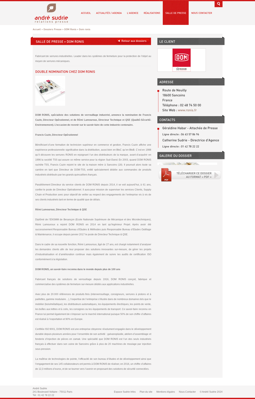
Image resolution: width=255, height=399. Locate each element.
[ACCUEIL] (86, 13)
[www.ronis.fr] (187, 110)
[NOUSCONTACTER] (201, 13)
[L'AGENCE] (132, 13)
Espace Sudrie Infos (125, 391)
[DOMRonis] (70, 29)
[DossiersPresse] (52, 29)
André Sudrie (53, 13)
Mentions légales (165, 391)
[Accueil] (37, 29)
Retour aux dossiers (133, 40)
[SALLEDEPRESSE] (175, 13)
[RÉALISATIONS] (152, 13)
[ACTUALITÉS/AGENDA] (109, 13)
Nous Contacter (187, 391)
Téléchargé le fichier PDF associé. (190, 175)
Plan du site (146, 391)
